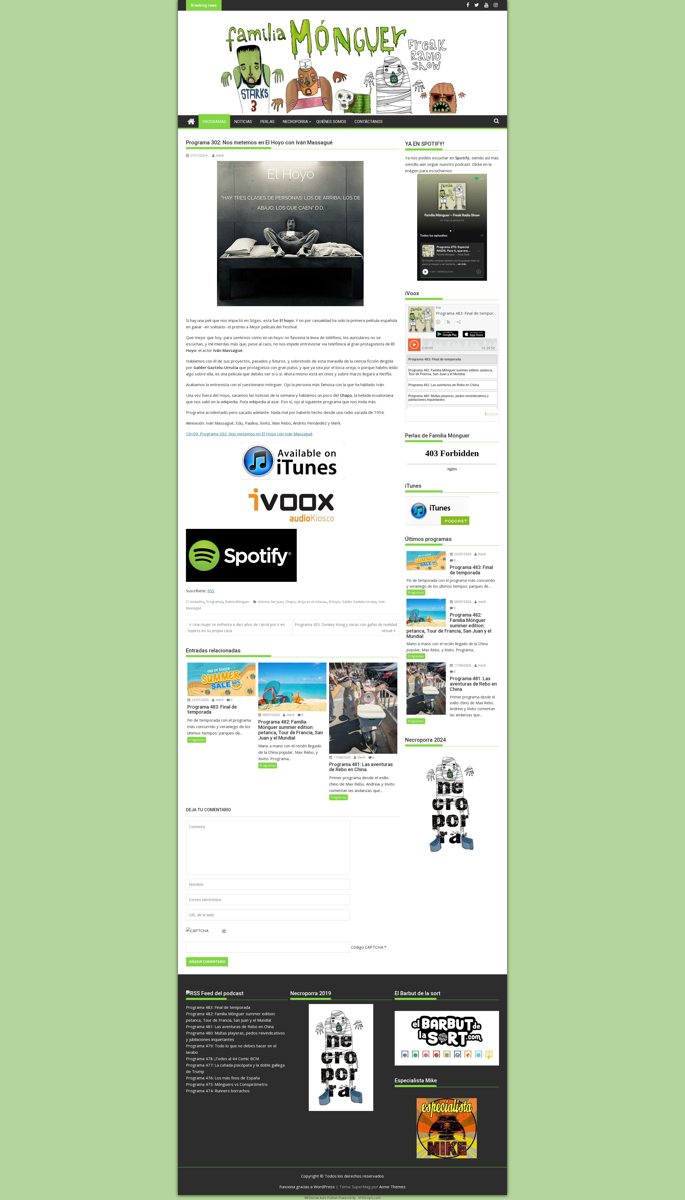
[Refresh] (224, 930)
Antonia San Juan (270, 601)
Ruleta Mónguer (237, 601)
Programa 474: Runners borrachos (218, 1090)
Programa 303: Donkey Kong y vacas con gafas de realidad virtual (346, 627)
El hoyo (334, 601)
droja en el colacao (312, 601)
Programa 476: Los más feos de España (223, 1077)
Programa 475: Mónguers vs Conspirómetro (227, 1084)
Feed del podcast (222, 993)
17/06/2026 (342, 757)
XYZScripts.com (369, 1198)
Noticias (243, 121)
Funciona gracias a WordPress (307, 1186)
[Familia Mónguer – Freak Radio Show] (342, 112)
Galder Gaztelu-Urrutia (359, 601)
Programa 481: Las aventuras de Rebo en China (230, 1026)
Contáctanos (369, 121)
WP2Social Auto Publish (321, 1198)
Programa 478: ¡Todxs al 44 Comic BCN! (222, 1058)
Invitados (197, 601)
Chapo (290, 601)
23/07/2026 (200, 700)
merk (220, 155)
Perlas (267, 121)
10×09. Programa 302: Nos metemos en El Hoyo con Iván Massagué (249, 433)
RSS (210, 590)
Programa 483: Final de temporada (218, 1007)
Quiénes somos (331, 121)
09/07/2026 (271, 715)
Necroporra (295, 121)
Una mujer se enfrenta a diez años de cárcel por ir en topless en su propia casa (236, 627)
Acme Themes (392, 1186)
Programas (214, 121)
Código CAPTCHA (367, 947)
